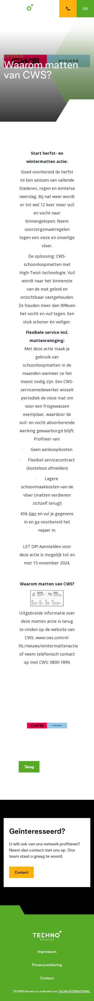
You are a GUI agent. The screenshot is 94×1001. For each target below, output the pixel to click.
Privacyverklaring (47, 965)
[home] (22, 8)
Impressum (47, 952)
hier (33, 513)
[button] (85, 8)
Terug (29, 766)
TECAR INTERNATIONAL (74, 991)
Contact (21, 872)
